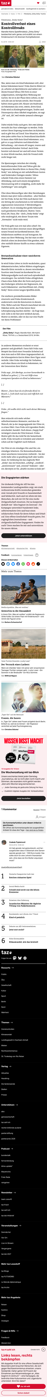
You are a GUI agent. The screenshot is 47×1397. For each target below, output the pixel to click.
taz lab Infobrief (7, 1216)
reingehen (5, 1183)
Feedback (5, 1337)
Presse (4, 1095)
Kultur (13, 14)
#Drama (32, 548)
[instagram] (25, 959)
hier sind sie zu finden (34, 830)
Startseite (4, 14)
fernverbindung (7, 1161)
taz (6, 952)
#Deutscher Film (22, 548)
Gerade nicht (35, 1350)
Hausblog (5, 1078)
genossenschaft (7, 1117)
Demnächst (6, 1232)
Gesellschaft (6, 985)
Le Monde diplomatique (11, 1282)
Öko (3, 980)
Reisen (4, 1305)
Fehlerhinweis (28, 555)
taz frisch (5, 1205)
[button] (44, 3)
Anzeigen (5, 1321)
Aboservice (6, 1343)
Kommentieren (16, 555)
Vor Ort (4, 1238)
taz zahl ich (5, 1122)
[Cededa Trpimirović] (3, 842)
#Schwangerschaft (8, 548)
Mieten (4, 1045)
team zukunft (6, 1199)
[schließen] (43, 1349)
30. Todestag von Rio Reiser (12, 1056)
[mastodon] (15, 959)
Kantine (4, 1310)
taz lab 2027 (6, 1254)
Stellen (4, 1089)
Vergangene (6, 1249)
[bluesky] (20, 959)
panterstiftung (7, 1133)
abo (2, 1111)
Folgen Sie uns (6, 958)
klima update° (6, 1166)
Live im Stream (7, 1243)
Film (19, 14)
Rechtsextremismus (9, 1051)
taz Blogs (5, 1271)
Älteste (43, 810)
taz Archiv (5, 1287)
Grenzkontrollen (7, 1029)
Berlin (3, 1002)
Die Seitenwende (8, 1084)
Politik (3, 974)
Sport (3, 996)
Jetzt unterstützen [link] (23, 535)
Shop (3, 1315)
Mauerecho (6, 1172)
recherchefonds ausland (11, 1128)
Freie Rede (5, 1177)
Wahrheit (5, 1012)
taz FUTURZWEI (7, 1277)
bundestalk (5, 1155)
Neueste (36, 810)
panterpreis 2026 (8, 1139)
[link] (7, 9)
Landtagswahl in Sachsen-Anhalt (14, 1040)
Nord (3, 1007)
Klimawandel (6, 1035)
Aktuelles (5, 1073)
